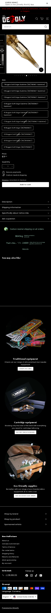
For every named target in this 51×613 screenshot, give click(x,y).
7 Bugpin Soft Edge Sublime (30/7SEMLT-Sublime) (24, 84)
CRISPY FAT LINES (25, 369)
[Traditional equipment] (25, 335)
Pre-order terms (8, 550)
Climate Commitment (10, 544)
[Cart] (42, 18)
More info (25, 249)
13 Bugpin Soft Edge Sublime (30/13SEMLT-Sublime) (21, 105)
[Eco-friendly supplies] (25, 462)
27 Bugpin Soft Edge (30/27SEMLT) (18, 147)
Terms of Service (8, 547)
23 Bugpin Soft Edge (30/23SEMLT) (19, 134)
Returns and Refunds (10, 557)
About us (5, 541)
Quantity (6, 162)
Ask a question (8, 219)
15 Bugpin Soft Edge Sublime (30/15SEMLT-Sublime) (21, 114)
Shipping (5, 180)
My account (7, 563)
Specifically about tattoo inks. (15, 213)
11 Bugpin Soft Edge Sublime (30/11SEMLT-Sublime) (24, 97)
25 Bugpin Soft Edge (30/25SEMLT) (19, 141)
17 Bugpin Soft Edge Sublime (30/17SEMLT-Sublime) (26, 122)
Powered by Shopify (10, 608)
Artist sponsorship (9, 560)
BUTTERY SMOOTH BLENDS (25, 432)
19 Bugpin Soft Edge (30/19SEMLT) (17, 128)
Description (7, 202)
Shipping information (11, 207)
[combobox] (25, 26)
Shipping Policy (8, 554)
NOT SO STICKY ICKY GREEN (25, 496)
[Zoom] (41, 70)
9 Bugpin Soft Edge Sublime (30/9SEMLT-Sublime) (24, 91)
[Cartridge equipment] (25, 398)
